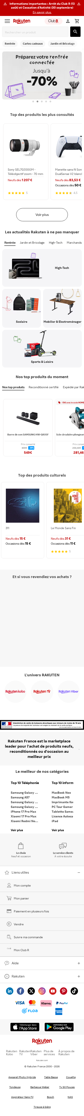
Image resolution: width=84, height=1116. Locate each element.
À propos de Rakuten (66, 1053)
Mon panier (21, 898)
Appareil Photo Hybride (22, 1077)
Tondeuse (14, 1087)
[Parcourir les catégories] (7, 21)
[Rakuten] (20, 21)
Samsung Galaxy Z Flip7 (26, 802)
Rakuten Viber (36, 1053)
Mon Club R (21, 950)
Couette (71, 1077)
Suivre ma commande (28, 937)
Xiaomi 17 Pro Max (23, 816)
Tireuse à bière (42, 1106)
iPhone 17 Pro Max (23, 811)
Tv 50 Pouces (67, 1087)
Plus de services (49, 1053)
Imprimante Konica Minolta (67, 802)
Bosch (50, 1097)
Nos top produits (13, 387)
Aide (15, 963)
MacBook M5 (61, 797)
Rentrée (10, 242)
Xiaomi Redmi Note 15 (26, 821)
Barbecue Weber (39, 1087)
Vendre (19, 924)
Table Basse (51, 1077)
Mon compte (22, 885)
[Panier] (77, 21)
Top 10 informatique (67, 783)
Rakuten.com (42, 1060)
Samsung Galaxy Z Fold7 (26, 807)
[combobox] (36, 32)
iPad (55, 821)
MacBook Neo (61, 792)
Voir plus (42, 214)
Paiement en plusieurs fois (31, 911)
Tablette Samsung (65, 811)
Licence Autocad (63, 816)
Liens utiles (20, 872)
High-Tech (55, 242)
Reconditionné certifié (44, 387)
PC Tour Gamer (62, 807)
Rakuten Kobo (11, 1053)
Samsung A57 (20, 797)
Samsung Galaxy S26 (25, 792)
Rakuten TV (24, 1053)
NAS (70, 1097)
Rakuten (18, 976)
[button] (42, 8)
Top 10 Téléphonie (25, 783)
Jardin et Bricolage (32, 242)
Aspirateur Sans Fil (22, 1097)
